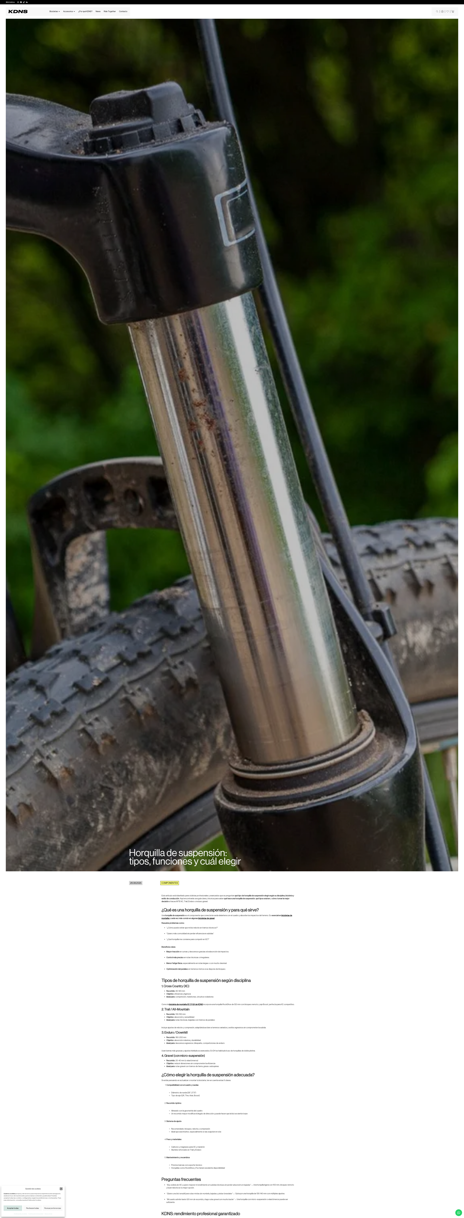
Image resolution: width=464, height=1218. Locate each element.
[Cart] (452, 11)
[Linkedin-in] (27, 2)
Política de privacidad (35, 1213)
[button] (61, 1189)
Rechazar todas (32, 1208)
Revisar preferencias (52, 1208)
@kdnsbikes (10, 2)
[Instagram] (18, 2)
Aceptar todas (13, 1208)
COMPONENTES (169, 883)
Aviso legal (48, 1213)
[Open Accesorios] (74, 11)
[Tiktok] (24, 2)
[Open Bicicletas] (59, 11)
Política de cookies (20, 1213)
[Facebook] (21, 2)
